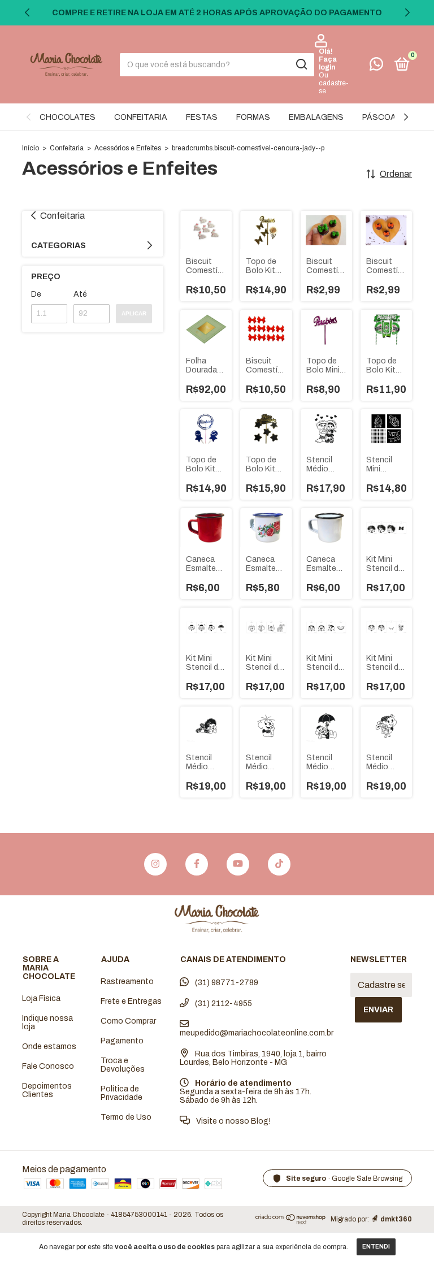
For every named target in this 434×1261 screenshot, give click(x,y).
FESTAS (202, 117)
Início (30, 148)
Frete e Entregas (131, 1001)
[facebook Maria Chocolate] (196, 864)
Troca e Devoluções (123, 1064)
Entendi (376, 1246)
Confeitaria (67, 148)
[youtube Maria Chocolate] (238, 864)
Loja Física (41, 998)
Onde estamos (49, 1046)
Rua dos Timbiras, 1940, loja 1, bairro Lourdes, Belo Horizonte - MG (253, 1058)
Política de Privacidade (121, 1093)
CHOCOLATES (68, 117)
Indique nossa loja (47, 1022)
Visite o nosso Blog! (232, 1121)
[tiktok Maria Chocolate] (279, 864)
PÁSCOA (379, 117)
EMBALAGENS (316, 117)
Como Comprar (128, 1021)
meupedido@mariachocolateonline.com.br (256, 1033)
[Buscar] (301, 64)
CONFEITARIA (140, 117)
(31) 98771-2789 (225, 982)
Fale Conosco (48, 1066)
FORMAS (253, 117)
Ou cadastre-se (334, 83)
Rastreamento (127, 981)
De (36, 294)
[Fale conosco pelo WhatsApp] (376, 66)
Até (80, 294)
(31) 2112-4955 (222, 1003)
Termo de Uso (126, 1117)
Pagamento (122, 1041)
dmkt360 (396, 1219)
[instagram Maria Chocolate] (155, 864)
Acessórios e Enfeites (127, 148)
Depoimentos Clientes (47, 1090)
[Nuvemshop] (290, 1221)
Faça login (328, 63)
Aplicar (133, 313)
